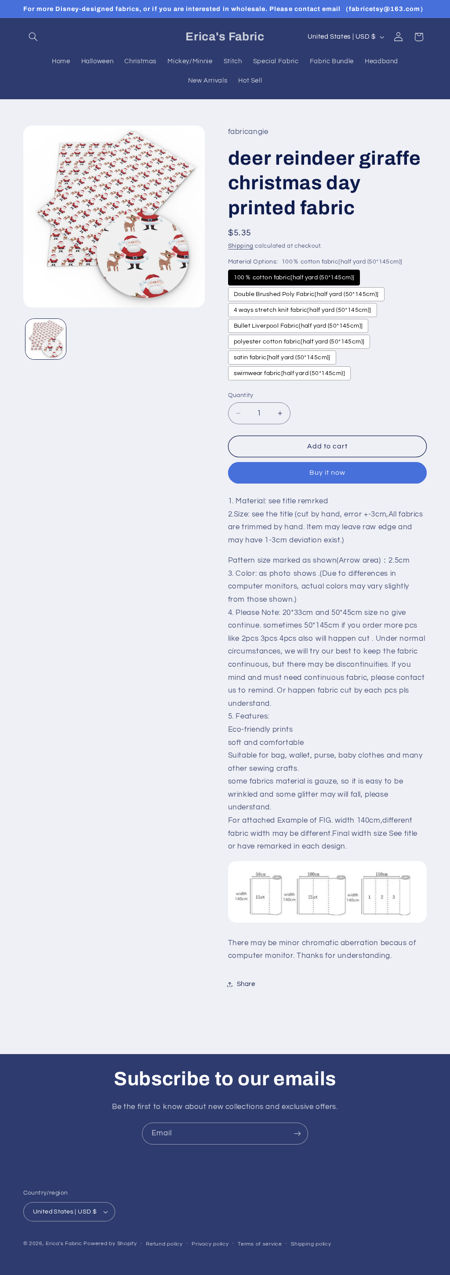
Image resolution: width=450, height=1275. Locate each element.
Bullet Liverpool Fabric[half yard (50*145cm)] (298, 326)
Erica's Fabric (64, 1243)
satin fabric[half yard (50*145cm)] (282, 357)
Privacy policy (210, 1244)
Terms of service (260, 1244)
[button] (33, 37)
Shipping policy (311, 1244)
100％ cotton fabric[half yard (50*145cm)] (294, 278)
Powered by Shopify (110, 1243)
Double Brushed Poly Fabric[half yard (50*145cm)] (306, 294)
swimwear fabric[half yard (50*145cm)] (289, 373)
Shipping (241, 246)
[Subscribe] (297, 1133)
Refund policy (164, 1244)
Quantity (241, 395)
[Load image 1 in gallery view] (45, 339)
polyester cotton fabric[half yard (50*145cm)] (299, 342)
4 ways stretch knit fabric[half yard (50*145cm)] (302, 310)
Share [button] (246, 984)
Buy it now (327, 472)
